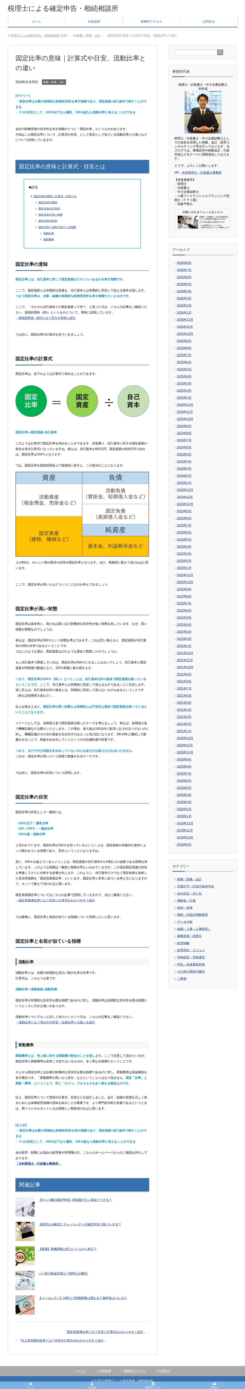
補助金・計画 (186, 900)
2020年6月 (184, 780)
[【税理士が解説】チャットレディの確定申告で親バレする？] (25, 1238)
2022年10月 (185, 582)
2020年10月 (185, 752)
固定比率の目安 (47, 220)
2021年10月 (185, 667)
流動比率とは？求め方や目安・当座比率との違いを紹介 (57, 1022)
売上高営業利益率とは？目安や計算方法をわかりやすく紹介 (62, 1340)
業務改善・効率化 (189, 936)
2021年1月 (184, 731)
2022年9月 (184, 589)
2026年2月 (184, 305)
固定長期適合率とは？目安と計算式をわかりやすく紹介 (57, 900)
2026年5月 (184, 284)
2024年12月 (185, 404)
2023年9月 (184, 511)
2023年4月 (184, 546)
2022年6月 (184, 610)
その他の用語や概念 (191, 971)
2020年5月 (184, 787)
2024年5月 (184, 454)
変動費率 (48, 239)
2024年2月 (184, 475)
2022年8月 (184, 596)
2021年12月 (185, 653)
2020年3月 (184, 802)
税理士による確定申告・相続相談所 (63, 8)
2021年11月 (185, 660)
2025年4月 (184, 376)
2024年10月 (185, 419)
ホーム (36, 21)
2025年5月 (184, 369)
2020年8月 (184, 766)
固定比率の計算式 (49, 208)
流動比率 (48, 233)
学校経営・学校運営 (191, 957)
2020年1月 (184, 816)
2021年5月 (184, 702)
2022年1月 (184, 646)
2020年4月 (184, 795)
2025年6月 (184, 362)
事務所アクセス (151, 21)
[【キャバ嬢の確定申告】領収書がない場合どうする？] (25, 1213)
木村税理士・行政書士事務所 (202, 172)
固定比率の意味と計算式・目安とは (55, 196)
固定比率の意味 (47, 202)
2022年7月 (184, 603)
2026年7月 (184, 270)
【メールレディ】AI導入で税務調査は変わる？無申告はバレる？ (82, 1298)
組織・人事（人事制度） (194, 929)
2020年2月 (184, 809)
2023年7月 (184, 525)
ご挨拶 (181, 978)
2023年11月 (185, 497)
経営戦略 (183, 943)
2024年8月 (184, 433)
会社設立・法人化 (189, 893)
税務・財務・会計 (54, 82)
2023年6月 (184, 532)
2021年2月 (184, 724)
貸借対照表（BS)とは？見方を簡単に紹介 (47, 318)
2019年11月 (185, 830)
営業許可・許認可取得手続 (195, 886)
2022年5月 (184, 617)
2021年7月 (184, 688)
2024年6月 (184, 447)
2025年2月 (184, 390)
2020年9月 (184, 759)
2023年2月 (184, 561)
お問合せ (209, 21)
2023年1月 (184, 568)
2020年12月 (185, 738)
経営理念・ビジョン (191, 950)
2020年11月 (185, 745)
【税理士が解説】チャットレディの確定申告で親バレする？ (79, 1224)
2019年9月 (184, 844)
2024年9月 (184, 426)
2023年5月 (184, 539)
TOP (39, 35)
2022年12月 (185, 575)
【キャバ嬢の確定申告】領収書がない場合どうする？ (75, 1199)
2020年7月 (184, 773)
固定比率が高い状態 (50, 214)
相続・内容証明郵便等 (192, 914)
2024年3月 (184, 468)
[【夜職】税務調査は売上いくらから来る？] (25, 1262)
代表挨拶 (94, 21)
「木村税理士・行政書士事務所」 (38, 1163)
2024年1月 (184, 482)
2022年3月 (184, 631)
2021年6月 (184, 695)
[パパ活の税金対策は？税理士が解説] (25, 1287)
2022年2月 (184, 639)
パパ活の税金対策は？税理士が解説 (62, 1273)
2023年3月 (184, 553)
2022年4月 (184, 624)
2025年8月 (184, 348)
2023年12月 (185, 490)
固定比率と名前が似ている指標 (57, 227)
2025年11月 (185, 326)
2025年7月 (184, 355)
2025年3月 (184, 383)
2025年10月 (185, 334)
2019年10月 (185, 837)
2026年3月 (184, 298)
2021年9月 (184, 674)
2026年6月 (184, 277)
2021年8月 (184, 681)
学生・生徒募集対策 (191, 964)
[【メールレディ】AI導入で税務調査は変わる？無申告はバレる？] (25, 1311)
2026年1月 (184, 312)
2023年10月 (185, 504)
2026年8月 (184, 263)
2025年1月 (184, 397)
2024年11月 (185, 412)
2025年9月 (184, 341)
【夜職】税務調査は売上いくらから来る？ (67, 1249)
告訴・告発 (185, 907)
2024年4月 (184, 461)
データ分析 (185, 922)
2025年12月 (185, 319)
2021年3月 (184, 717)
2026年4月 (184, 291)
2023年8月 (184, 518)
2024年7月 (184, 440)
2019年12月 (185, 823)
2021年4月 (184, 709)
